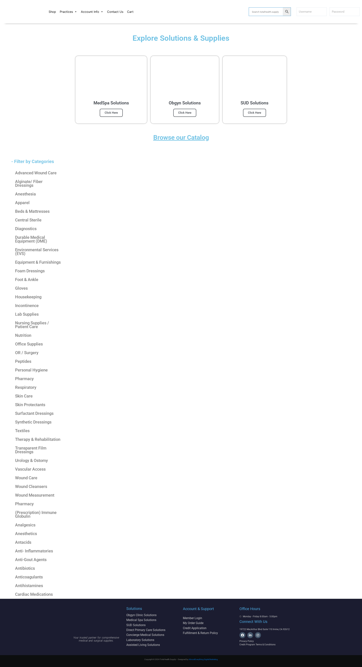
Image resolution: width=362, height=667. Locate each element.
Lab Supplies (27, 314)
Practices (66, 12)
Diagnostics (26, 228)
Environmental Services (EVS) (36, 251)
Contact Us (115, 12)
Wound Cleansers (31, 486)
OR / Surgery (26, 352)
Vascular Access (30, 469)
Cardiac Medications (34, 594)
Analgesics (25, 525)
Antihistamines (29, 585)
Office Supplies (29, 344)
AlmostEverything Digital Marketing (203, 659)
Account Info (90, 12)
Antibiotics (25, 568)
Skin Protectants (30, 404)
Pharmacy (24, 378)
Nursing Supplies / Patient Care (32, 325)
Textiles (22, 430)
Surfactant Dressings (34, 413)
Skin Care (24, 396)
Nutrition (23, 335)
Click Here (111, 112)
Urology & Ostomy (31, 460)
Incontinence (27, 305)
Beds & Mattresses (32, 211)
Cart (130, 12)
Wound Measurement (34, 495)
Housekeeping (28, 297)
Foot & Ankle (26, 279)
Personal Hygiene (31, 370)
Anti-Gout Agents (31, 559)
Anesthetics (26, 533)
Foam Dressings (30, 271)
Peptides (23, 361)
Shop (52, 12)
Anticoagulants (29, 577)
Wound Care (26, 478)
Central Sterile (28, 220)
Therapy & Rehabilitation (37, 439)
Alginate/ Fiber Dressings (29, 183)
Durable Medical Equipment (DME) (31, 239)
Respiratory (25, 387)
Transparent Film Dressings (30, 450)
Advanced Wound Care (36, 173)
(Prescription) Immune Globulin (36, 514)
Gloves (21, 288)
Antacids (23, 542)
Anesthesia (25, 194)
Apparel (22, 202)
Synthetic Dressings (33, 422)
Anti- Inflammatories (34, 551)
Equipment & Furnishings (38, 262)
